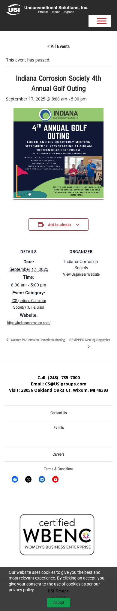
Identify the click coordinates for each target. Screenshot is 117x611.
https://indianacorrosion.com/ (28, 322)
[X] (28, 479)
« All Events (58, 46)
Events (58, 427)
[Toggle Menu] (101, 21)
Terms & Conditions (59, 469)
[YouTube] (55, 479)
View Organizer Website (81, 274)
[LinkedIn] (42, 479)
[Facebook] (15, 479)
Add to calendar (59, 224)
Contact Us (58, 412)
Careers (58, 454)
